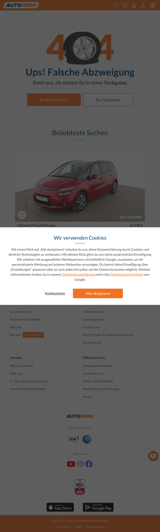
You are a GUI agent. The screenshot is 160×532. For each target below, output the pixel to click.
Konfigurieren (55, 293)
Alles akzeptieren (98, 293)
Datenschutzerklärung (78, 274)
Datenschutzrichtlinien (126, 274)
